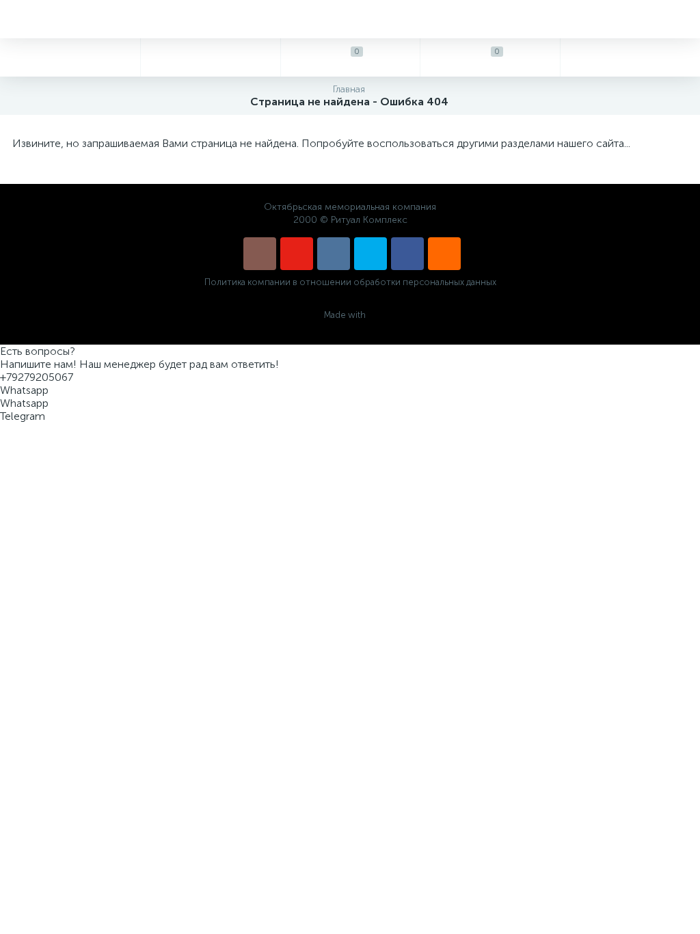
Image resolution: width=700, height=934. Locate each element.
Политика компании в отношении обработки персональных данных (350, 282)
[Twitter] (370, 253)
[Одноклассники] (444, 253)
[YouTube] (296, 253)
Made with (345, 315)
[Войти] (630, 57)
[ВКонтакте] (333, 253)
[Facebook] (407, 253)
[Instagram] (259, 253)
